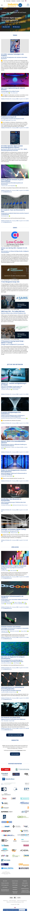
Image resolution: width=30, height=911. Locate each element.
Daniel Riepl (15, 389)
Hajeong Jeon (4, 631)
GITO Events (5, 887)
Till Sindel (8, 603)
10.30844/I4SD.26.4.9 (7, 191)
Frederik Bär (11, 720)
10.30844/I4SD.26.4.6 (7, 608)
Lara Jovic (13, 120)
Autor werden (25, 883)
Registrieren (22, 910)
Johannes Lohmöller (14, 631)
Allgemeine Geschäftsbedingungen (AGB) (15, 902)
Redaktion (25, 880)
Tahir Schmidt (13, 570)
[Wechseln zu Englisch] (25, 1)
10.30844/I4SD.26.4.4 (7, 699)
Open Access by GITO (25, 886)
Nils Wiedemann (5, 216)
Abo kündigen (15, 885)
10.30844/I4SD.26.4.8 (7, 638)
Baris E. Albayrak (18, 602)
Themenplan (8, 1)
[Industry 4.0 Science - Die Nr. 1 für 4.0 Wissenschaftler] (15, 5)
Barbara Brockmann (6, 447)
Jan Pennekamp (5, 632)
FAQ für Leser (15, 883)
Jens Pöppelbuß (11, 185)
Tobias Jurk (14, 447)
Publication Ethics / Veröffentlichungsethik (25, 891)
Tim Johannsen (14, 92)
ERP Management (5, 885)
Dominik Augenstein (6, 120)
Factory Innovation (5, 883)
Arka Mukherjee (5, 532)
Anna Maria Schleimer (6, 663)
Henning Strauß (5, 92)
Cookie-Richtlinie (12, 900)
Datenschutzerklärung (22, 900)
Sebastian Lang (21, 603)
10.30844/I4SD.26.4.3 (7, 578)
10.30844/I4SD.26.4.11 (8, 729)
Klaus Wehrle (24, 631)
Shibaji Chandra (14, 532)
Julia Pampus (16, 663)
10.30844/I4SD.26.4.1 (7, 669)
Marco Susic (13, 418)
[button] (2, 5)
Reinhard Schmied (5, 418)
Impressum (5, 900)
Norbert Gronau (13, 692)
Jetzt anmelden (15, 754)
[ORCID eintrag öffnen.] (9, 92)
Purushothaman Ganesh (7, 602)
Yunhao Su (3, 476)
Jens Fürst (15, 603)
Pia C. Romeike (4, 720)
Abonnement (20, 750)
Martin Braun (10, 476)
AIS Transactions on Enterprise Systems (5, 890)
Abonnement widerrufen (15, 892)
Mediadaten (13, 1)
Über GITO (5, 880)
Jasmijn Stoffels (5, 692)
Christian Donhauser (6, 389)
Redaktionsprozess (25, 888)
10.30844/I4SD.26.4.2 (7, 222)
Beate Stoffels (20, 447)
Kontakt (22, 1)
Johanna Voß (4, 185)
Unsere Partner (15, 880)
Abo (4, 1)
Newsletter (18, 1)
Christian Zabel (4, 570)
